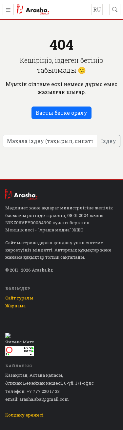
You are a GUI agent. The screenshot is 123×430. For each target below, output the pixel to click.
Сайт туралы (19, 298)
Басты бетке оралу (61, 112)
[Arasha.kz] (33, 9)
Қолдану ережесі (24, 415)
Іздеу (108, 140)
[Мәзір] (8, 9)
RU (97, 9)
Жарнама (15, 306)
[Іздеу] (114, 9)
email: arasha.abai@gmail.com (37, 399)
